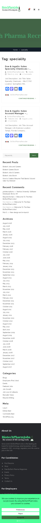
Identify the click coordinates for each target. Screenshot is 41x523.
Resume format (8, 197)
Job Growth (7, 389)
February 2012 (8, 298)
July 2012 (6, 292)
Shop (6, 466)
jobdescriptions (8, 192)
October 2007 (8, 361)
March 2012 (7, 295)
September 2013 (8, 275)
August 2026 (7, 223)
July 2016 (6, 255)
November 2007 (8, 358)
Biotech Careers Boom (11, 170)
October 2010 (8, 321)
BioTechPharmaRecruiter (15, 72)
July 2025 (6, 240)
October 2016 (8, 252)
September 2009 (9, 332)
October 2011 (7, 306)
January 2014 (7, 266)
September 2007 (9, 364)
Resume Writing (8, 398)
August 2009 (7, 335)
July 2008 (6, 344)
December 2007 (8, 355)
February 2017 (8, 249)
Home (15, 50)
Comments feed (8, 414)
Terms (6, 478)
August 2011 (7, 309)
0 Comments (27, 74)
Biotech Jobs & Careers (11, 172)
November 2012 (8, 289)
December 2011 (8, 301)
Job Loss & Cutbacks (10, 392)
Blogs (5, 378)
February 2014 (8, 263)
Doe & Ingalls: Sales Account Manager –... (16, 112)
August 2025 (7, 238)
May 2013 (6, 283)
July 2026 (6, 226)
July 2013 (6, 281)
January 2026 (7, 235)
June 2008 (6, 347)
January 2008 (7, 352)
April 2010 (6, 329)
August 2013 (7, 278)
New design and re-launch (19, 212)
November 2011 (8, 304)
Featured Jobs (13, 119)
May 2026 (6, 229)
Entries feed (7, 411)
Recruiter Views (8, 395)
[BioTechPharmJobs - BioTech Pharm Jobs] (11, 9)
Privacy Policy (9, 475)
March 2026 (7, 232)
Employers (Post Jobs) (11, 380)
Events (31, 72)
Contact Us (8, 481)
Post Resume (9, 463)
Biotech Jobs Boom (10, 175)
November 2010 (8, 318)
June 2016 (6, 258)
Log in (5, 408)
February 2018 (8, 246)
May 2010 (6, 327)
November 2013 (8, 272)
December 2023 (8, 243)
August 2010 (7, 324)
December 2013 (8, 269)
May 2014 (6, 261)
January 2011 (7, 315)
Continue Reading (27, 98)
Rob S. (5, 212)
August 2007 (7, 367)
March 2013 (7, 286)
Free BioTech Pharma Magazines (15, 469)
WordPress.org (8, 417)
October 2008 (8, 341)
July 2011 (6, 312)
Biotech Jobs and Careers (12, 167)
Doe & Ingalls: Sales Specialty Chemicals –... (18, 67)
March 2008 (7, 350)
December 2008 (9, 338)
